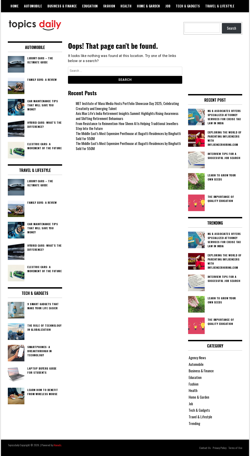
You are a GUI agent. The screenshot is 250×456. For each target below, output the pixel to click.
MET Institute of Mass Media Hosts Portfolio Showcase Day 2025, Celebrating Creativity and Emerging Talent (127, 106)
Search (231, 28)
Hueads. (58, 445)
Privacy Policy (219, 448)
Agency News (197, 357)
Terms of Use (235, 448)
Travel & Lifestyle (219, 6)
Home (15, 6)
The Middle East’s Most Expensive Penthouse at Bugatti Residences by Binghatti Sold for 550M (128, 136)
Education (90, 6)
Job (168, 6)
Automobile (33, 6)
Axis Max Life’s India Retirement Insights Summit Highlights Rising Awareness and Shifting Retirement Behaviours (127, 116)
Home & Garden (148, 6)
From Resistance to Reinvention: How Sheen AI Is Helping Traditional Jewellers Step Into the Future (127, 126)
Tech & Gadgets (188, 6)
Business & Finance (62, 6)
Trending (194, 423)
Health (126, 6)
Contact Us (205, 448)
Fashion (109, 6)
